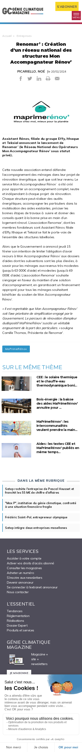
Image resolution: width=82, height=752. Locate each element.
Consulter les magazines (24, 568)
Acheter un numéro (20, 573)
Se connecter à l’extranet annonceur (32, 587)
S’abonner (67, 7)
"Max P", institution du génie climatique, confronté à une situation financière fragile (40, 505)
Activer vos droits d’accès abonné (30, 563)
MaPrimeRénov (16, 349)
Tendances (14, 611)
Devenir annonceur (20, 582)
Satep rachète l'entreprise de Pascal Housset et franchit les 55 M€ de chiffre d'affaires (39, 490)
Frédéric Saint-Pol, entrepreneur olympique (36, 517)
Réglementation (18, 616)
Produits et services (20, 630)
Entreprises (24, 36)
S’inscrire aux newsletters (24, 578)
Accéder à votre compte (24, 558)
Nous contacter (17, 592)
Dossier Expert (17, 625)
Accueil (7, 36)
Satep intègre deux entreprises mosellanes (36, 528)
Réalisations (15, 621)
